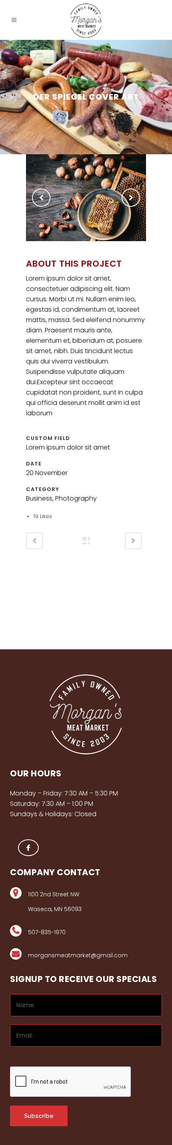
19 (42, 516)
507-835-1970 (47, 932)
